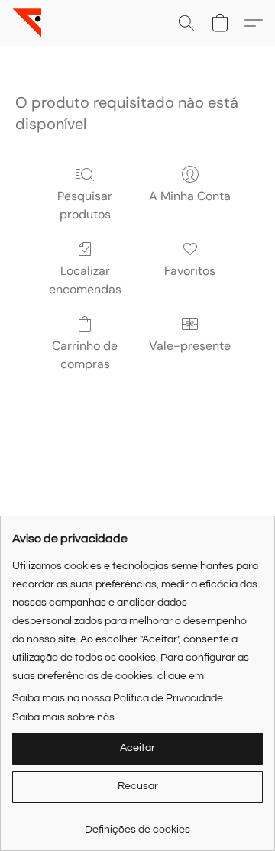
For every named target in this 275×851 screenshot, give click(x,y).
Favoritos (189, 271)
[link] (137, 824)
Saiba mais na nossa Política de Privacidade (117, 698)
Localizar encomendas (85, 280)
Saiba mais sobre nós (63, 717)
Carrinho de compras (85, 355)
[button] (27, 23)
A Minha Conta (190, 196)
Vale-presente (190, 346)
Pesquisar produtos (84, 205)
